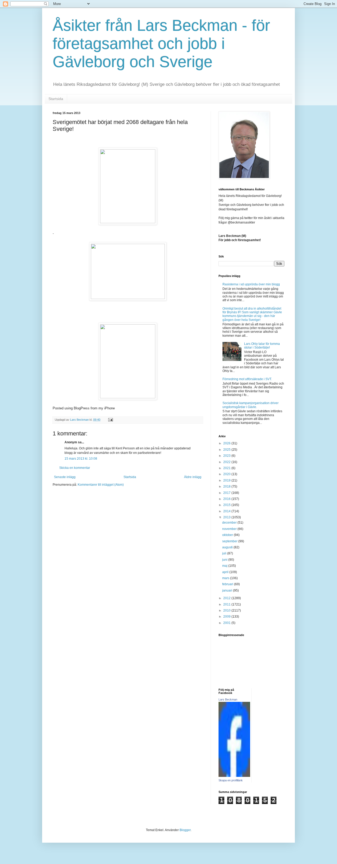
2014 (227, 511)
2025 (227, 449)
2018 (227, 486)
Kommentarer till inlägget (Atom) (101, 484)
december (229, 522)
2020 (227, 474)
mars (226, 578)
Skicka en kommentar (74, 468)
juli (224, 553)
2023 (227, 456)
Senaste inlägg (65, 477)
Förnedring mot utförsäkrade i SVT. (247, 379)
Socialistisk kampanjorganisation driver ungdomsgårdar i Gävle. (250, 405)
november (229, 529)
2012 (227, 598)
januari (227, 590)
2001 (227, 623)
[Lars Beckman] (234, 776)
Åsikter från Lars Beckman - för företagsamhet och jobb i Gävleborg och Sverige (161, 44)
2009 (227, 616)
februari (228, 584)
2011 (227, 604)
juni (225, 560)
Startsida (55, 99)
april (225, 572)
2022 (227, 462)
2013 (227, 517)
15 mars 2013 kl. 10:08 (81, 458)
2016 (227, 499)
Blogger (185, 830)
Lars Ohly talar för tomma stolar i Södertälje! (262, 345)
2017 (227, 493)
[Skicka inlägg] (110, 419)
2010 (227, 610)
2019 (227, 480)
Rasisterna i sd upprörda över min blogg (251, 284)
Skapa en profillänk (231, 780)
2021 (227, 468)
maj (225, 566)
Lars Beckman (228, 699)
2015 (227, 505)
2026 (227, 443)
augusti (228, 547)
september (230, 541)
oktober (228, 535)
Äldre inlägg (192, 477)
